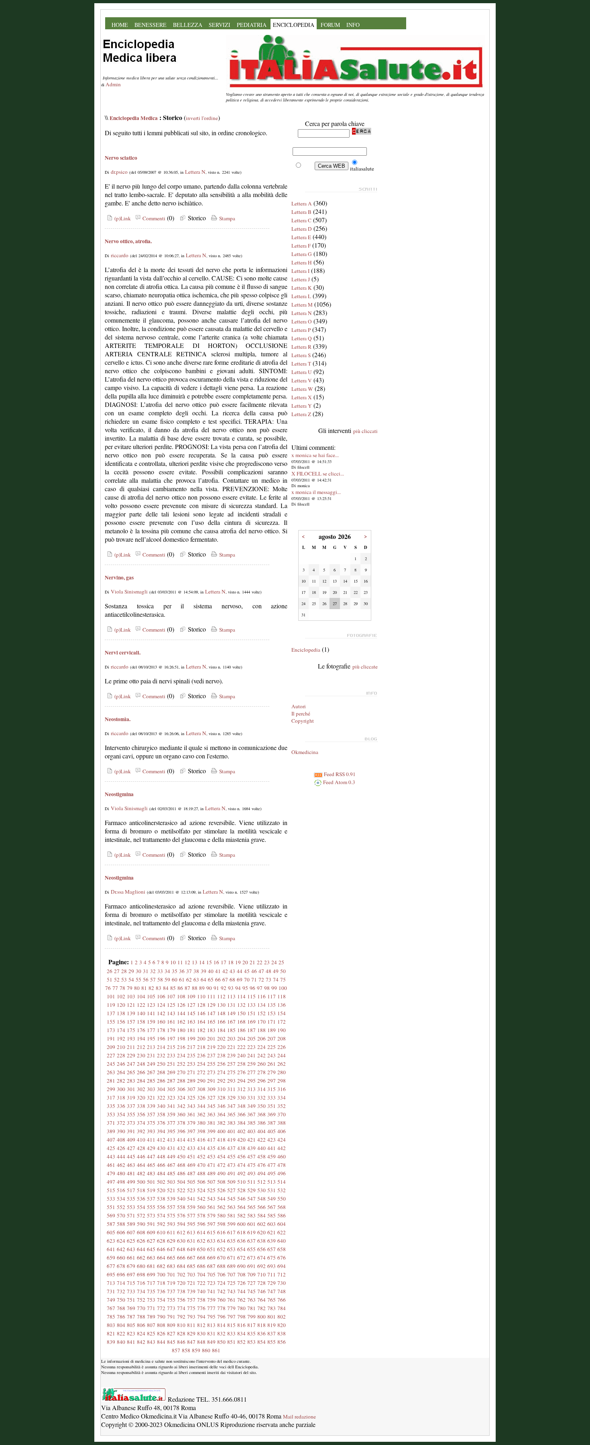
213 (151, 1047)
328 (221, 1097)
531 (271, 1190)
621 (271, 1232)
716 (141, 1282)
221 (231, 1047)
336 (121, 1106)
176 (141, 1030)
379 (191, 1122)
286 (161, 1080)
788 (141, 1316)
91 (216, 988)
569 (111, 1215)
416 (201, 1139)
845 (171, 1341)
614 (201, 1232)
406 (281, 1131)
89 (202, 988)
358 (161, 1114)
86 (180, 988)
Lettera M (302, 304)
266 (141, 1072)
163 (191, 1021)
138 (121, 1013)
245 (111, 1063)
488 (201, 1173)
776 (201, 1308)
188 (261, 1030)
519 (151, 1190)
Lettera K (301, 287)
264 (121, 1072)
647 (171, 1249)
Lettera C (301, 220)
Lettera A (301, 203)
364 (221, 1114)
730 (281, 1282)
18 (231, 962)
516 (121, 1190)
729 (271, 1282)
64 (203, 979)
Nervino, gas (119, 577)
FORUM (330, 24)
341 (171, 1106)
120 (121, 1004)
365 (231, 1114)
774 (181, 1308)
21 (252, 962)
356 (141, 1114)
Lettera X (301, 397)
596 (201, 1224)
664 (161, 1257)
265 (131, 1072)
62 (189, 979)
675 (271, 1257)
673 (251, 1257)
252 (181, 1063)
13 (194, 962)
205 (251, 1038)
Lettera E (301, 237)
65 (211, 979)
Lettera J (300, 279)
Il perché (300, 713)
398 (201, 1131)
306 (181, 1089)
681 (151, 1266)
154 (281, 1013)
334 (281, 1097)
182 (201, 1030)
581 (231, 1215)
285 (151, 1080)
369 (271, 1114)
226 (281, 1047)
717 (151, 1282)
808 (161, 1325)
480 (121, 1173)
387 (271, 1122)
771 (151, 1308)
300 (121, 1089)
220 (221, 1047)
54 (131, 979)
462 (121, 1165)
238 (221, 1055)
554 (141, 1207)
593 (171, 1224)
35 (174, 971)
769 (131, 1308)
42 (225, 971)
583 (251, 1215)
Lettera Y (301, 405)
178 (161, 1030)
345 (211, 1106)
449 (171, 1156)
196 (161, 1038)
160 (161, 1021)
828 (181, 1333)
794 (201, 1316)
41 (218, 971)
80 (137, 988)
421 (251, 1139)
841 (131, 1341)
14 (202, 962)
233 (171, 1055)
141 (151, 1013)
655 (251, 1249)
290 (201, 1080)
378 (181, 1122)
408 (121, 1139)
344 (201, 1106)
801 (271, 1316)
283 (131, 1080)
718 (161, 1282)
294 (241, 1080)
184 (221, 1030)
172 (281, 1021)
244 (281, 1055)
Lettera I (300, 270)
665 (171, 1257)
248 (141, 1063)
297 (271, 1080)
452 (201, 1156)
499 (131, 1181)
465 (151, 1165)
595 (191, 1224)
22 (259, 962)
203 (231, 1038)
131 (231, 1004)
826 (161, 1333)
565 (251, 1207)
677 (111, 1266)
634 (221, 1240)
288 (181, 1080)
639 (271, 1240)
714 (121, 1282)
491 (231, 1173)
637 (251, 1240)
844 (161, 1341)
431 (171, 1148)
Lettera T (301, 363)
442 (281, 1148)
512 (261, 1181)
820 (281, 1325)
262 (281, 1063)
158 (141, 1021)
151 (251, 1013)
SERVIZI (219, 24)
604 (281, 1224)
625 (131, 1240)
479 (111, 1173)
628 (161, 1240)
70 (247, 979)
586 (281, 1215)
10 (173, 962)
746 (261, 1291)
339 (151, 1106)
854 (261, 1341)
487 (191, 1173)
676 (281, 1257)
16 (216, 962)
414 (181, 1139)
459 (271, 1156)
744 (241, 1291)
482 (141, 1173)
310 (221, 1089)
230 (141, 1055)
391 (131, 1131)
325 (191, 1097)
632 (201, 1240)
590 (141, 1224)
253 (191, 1063)
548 (261, 1198)
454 (221, 1156)
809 (171, 1325)
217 (191, 1047)
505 (191, 1181)
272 (201, 1072)
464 (141, 1165)
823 (131, 1333)
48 (268, 971)
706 (221, 1274)
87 (187, 988)
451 (191, 1156)
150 (241, 1013)
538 (161, 1198)
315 (271, 1089)
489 (211, 1173)
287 (171, 1080)
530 (261, 1190)
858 (186, 1350)
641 (111, 1249)
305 (171, 1089)
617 (231, 1232)
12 (187, 962)
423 (271, 1139)
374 (141, 1122)
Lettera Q (301, 338)
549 (271, 1198)
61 (182, 979)
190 (281, 1030)
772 (161, 1308)
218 (201, 1047)
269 (171, 1072)
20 (245, 962)
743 (231, 1291)
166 (221, 1021)
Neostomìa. (117, 719)
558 (181, 1207)
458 (261, 1156)
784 (281, 1308)
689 (231, 1266)
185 (231, 1030)
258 (241, 1063)
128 (201, 1004)
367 (251, 1114)
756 (181, 1299)
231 (151, 1055)
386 (261, 1122)
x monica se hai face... (315, 455)
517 (131, 1190)
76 (108, 988)
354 (121, 1114)
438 (241, 1148)
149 (231, 1013)
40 (211, 971)
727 (251, 1282)
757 (191, 1299)
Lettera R (301, 346)
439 (251, 1148)
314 (261, 1089)
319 (131, 1097)
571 (131, 1215)
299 (111, 1089)
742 (221, 1291)
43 (232, 971)
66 (218, 979)
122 (141, 1004)
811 (191, 1325)
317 (111, 1097)
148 (221, 1013)
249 (151, 1063)
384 (241, 1122)
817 (251, 1325)
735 (151, 1291)
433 (191, 1148)
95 (245, 988)
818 (261, 1325)
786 (121, 1316)
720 (181, 1282)
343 (191, 1106)
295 (251, 1080)
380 (201, 1122)
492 (241, 1173)
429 (151, 1148)
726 (241, 1282)
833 (231, 1333)
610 (161, 1232)
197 (171, 1038)
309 (211, 1089)
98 (267, 988)
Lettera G (301, 254)
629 (171, 1240)
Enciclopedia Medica (134, 118)
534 (121, 1198)
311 (231, 1089)
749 (111, 1299)
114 (241, 996)
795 (211, 1316)
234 (181, 1055)
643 (131, 1249)
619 (251, 1232)
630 (181, 1240)
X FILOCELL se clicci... (317, 473)
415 (191, 1139)
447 (151, 1156)
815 (231, 1325)
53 (124, 979)
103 (131, 996)
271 (191, 1072)
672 (241, 1257)
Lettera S (301, 355)
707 (231, 1274)
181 (191, 1030)
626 (141, 1240)
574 (161, 1215)
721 (191, 1282)
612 (181, 1232)
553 (131, 1207)
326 (201, 1097)
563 (231, 1207)
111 (211, 996)
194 (141, 1038)
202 (221, 1038)
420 (241, 1139)
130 (221, 1004)
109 (191, 996)
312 (241, 1089)
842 (141, 1341)
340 (161, 1106)
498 (121, 1181)
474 (241, 1165)
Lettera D (301, 228)
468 (181, 1165)
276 (241, 1072)
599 (231, 1224)
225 (271, 1047)
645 (151, 1249)
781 (251, 1308)
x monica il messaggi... (316, 492)
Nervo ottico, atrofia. (128, 241)
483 (151, 1173)
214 (161, 1047)
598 (221, 1224)
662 (141, 1257)
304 (161, 1089)
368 (261, 1114)
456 (241, 1156)
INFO (353, 24)
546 (241, 1198)
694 (281, 1266)
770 (141, 1308)
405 (271, 1131)
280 (281, 1072)
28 (124, 971)
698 (141, 1274)
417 (211, 1139)
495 (271, 1173)
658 (281, 1249)
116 (261, 996)
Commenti (153, 218)
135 (271, 1004)
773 (171, 1308)
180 (181, 1030)
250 (161, 1063)
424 (281, 1139)
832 (221, 1333)
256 (221, 1063)
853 (251, 1341)
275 (231, 1072)
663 (151, 1257)
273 (211, 1072)
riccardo (119, 255)
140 (141, 1013)
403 (251, 1131)
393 (151, 1131)
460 (281, 1156)
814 (221, 1325)
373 (131, 1122)
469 (191, 1165)
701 (171, 1274)
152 (261, 1013)
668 (201, 1257)
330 (241, 1097)
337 (131, 1106)
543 (211, 1198)
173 (111, 1030)
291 (211, 1080)
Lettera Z (301, 414)
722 (201, 1282)
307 (191, 1089)
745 (251, 1291)
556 (161, 1207)
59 (167, 979)
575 (171, 1215)
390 (121, 1131)
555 (151, 1207)
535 (131, 1198)
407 (111, 1139)
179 (171, 1030)
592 (161, 1224)
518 (141, 1190)
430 (161, 1148)
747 (271, 1291)
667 (191, 1257)
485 (171, 1173)
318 (121, 1097)
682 (161, 1266)
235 (191, 1055)
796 (221, 1316)
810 (181, 1325)
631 (191, 1240)
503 (171, 1181)
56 (146, 979)
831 (211, 1333)
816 (241, 1325)
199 (191, 1038)
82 (151, 988)
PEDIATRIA (252, 24)
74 (276, 979)
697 (131, 1274)
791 (171, 1316)
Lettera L (301, 296)
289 (191, 1080)
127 (191, 1004)
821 (111, 1333)
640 (281, 1240)
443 (111, 1156)
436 (221, 1148)
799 (251, 1316)
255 (211, 1063)
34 (167, 971)
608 (141, 1232)
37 (189, 971)
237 (211, 1055)
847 (191, 1341)
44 (239, 971)
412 (161, 1139)
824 (141, 1333)
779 (231, 1308)
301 (131, 1089)
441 (271, 1148)
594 (181, 1224)
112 (221, 996)
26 (109, 971)
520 (161, 1190)
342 (181, 1106)
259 (251, 1063)
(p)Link (122, 218)
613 (191, 1232)
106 (161, 996)
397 (191, 1131)
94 (238, 988)
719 (171, 1282)
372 (121, 1122)
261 (271, 1063)
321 (151, 1097)
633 (211, 1240)
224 (261, 1047)
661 (131, 1257)
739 (191, 1291)
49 (276, 971)
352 (281, 1106)
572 (141, 1215)
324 (181, 1097)
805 (131, 1325)
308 (201, 1089)
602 (261, 1224)
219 (211, 1047)
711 (271, 1274)
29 (131, 971)
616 (221, 1232)
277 (251, 1072)
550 (281, 1198)
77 (115, 988)
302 (141, 1089)
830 (201, 1333)
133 (251, 1004)
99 (274, 988)
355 (131, 1114)
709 (251, 1274)
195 (151, 1038)
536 (141, 1198)
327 (211, 1097)
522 (181, 1190)
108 (181, 996)
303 (151, 1089)
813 (211, 1325)
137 (111, 1013)
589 (131, 1224)
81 (144, 988)
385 (251, 1122)
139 (131, 1013)
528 (241, 1190)
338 (141, 1106)
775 (191, 1308)
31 (146, 971)
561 (211, 1207)
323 (171, 1097)
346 (221, 1106)
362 (201, 1114)
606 (121, 1232)
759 (211, 1299)
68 (232, 979)
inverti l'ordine (202, 118)
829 (191, 1333)
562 (221, 1207)
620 (261, 1232)
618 (241, 1232)
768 (121, 1308)
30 (138, 971)
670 (221, 1257)
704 (201, 1274)
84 (166, 988)
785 (111, 1316)
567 (271, 1207)
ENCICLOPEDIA (293, 24)
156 (121, 1021)
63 (196, 979)
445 (131, 1156)
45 (247, 971)
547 (251, 1198)
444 (121, 1156)
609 (151, 1232)
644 (141, 1249)
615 (211, 1232)
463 (131, 1165)
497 (111, 1181)
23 (267, 962)
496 (281, 1173)
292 (221, 1080)
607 (131, 1232)
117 (271, 996)
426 (121, 1148)
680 (141, 1266)
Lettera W (302, 388)
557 (171, 1207)
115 (251, 996)
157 (131, 1021)
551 (111, 1207)
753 (151, 1299)
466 (161, 1165)
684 (181, 1266)
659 (111, 1257)
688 (221, 1266)
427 (131, 1148)
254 (201, 1063)
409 (131, 1139)
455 (231, 1156)
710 (261, 1274)
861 (216, 1350)
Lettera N (195, 171)
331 (251, 1097)
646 (161, 1249)
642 (121, 1249)
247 (131, 1063)
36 (182, 971)
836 (261, 1333)
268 (161, 1072)
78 (122, 988)
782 (261, 1308)
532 (281, 1190)
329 (231, 1097)
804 (121, 1325)
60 (174, 979)
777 (211, 1308)
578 (201, 1215)
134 (261, 1004)
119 (111, 1004)
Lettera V (301, 380)
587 (111, 1224)
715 (131, 1282)
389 (111, 1131)
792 (181, 1316)
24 (274, 962)
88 (194, 988)
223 (251, 1047)
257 (231, 1063)
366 (241, 1114)
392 (141, 1131)
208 (281, 1038)
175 (131, 1030)
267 (151, 1072)
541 (191, 1198)
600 (241, 1224)
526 (221, 1190)
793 (191, 1316)
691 (251, 1266)
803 (111, 1325)
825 (151, 1333)
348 (241, 1106)
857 (176, 1350)
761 (231, 1299)
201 (211, 1038)
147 (211, 1013)
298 (281, 1080)
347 (231, 1106)
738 (181, 1291)
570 (121, 1215)
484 (161, 1173)
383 (231, 1122)
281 (111, 1080)
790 (161, 1316)
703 (191, 1274)
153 (271, 1013)
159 (151, 1021)
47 (261, 971)
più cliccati (365, 431)
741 (211, 1291)
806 (141, 1325)
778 (221, 1308)
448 (161, 1156)
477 (271, 1165)
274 (221, 1072)
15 (209, 962)
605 (111, 1232)
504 (181, 1181)
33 (160, 971)
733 (131, 1291)
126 (181, 1004)
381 (211, 1122)
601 (251, 1224)
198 (181, 1038)
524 (201, 1190)
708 (241, 1274)
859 (196, 1350)
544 (221, 1198)
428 (141, 1148)
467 (171, 1165)
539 (171, 1198)
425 (111, 1148)
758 (201, 1299)
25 (281, 962)
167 (231, 1021)
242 (261, 1055)
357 (151, 1114)
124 (161, 1004)
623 (111, 1240)
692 (261, 1266)
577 (191, 1215)
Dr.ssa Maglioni (128, 891)
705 (211, 1274)
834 (241, 1333)
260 (261, 1063)
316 (281, 1089)
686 (201, 1266)
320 (141, 1097)
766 (281, 1299)
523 (191, 1190)
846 (181, 1341)
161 (171, 1021)
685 (191, 1266)
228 (121, 1055)
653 (231, 1249)
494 (261, 1173)
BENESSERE (150, 24)
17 (223, 962)
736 (161, 1291)
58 (160, 979)
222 (241, 1047)
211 (131, 1047)
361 (191, 1114)
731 (111, 1291)
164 (201, 1021)
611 (171, 1232)
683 (171, 1266)
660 (121, 1257)
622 (281, 1232)
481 (131, 1173)
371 (111, 1122)
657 (271, 1249)
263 (111, 1072)
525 (211, 1190)
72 (261, 979)
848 (201, 1341)
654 (241, 1249)
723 (211, 1282)
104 (141, 996)
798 (241, 1316)
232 (161, 1055)
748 (281, 1291)
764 (261, 1299)
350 (261, 1106)
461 (111, 1165)
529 (251, 1190)
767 (111, 1308)
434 (201, 1148)
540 (181, 1198)
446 (141, 1156)
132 (241, 1004)
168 (241, 1021)
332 (261, 1097)
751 (131, 1299)
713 (111, 1282)
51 (109, 979)
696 (121, 1274)
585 (271, 1215)
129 (211, 1004)
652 (221, 1249)
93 (231, 988)
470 (201, 1165)
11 (180, 962)
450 (181, 1156)
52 (117, 979)
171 (271, 1021)
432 (181, 1148)
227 (111, 1055)
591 (151, 1224)
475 (251, 1165)
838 (281, 1333)
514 (281, 1181)
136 (281, 1004)
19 (238, 962)
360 (181, 1114)
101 (111, 996)
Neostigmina (119, 794)
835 (251, 1333)
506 (201, 1181)
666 (181, 1257)
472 (221, 1165)
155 (111, 1021)
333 (271, 1097)
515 (111, 1190)
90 (209, 988)
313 (251, 1089)
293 (231, 1080)
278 (261, 1072)
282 (121, 1080)
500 (141, 1181)
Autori (298, 706)
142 (161, 1013)
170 (261, 1021)
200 (201, 1038)
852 (241, 1341)
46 (254, 971)
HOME (120, 24)
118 (281, 996)
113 (231, 996)
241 (251, 1055)
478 (281, 1165)
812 (201, 1325)
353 (111, 1114)
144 (181, 1013)
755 (171, 1299)
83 (158, 988)
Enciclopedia (305, 649)
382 (221, 1122)
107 (171, 996)
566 (261, 1207)
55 (138, 979)
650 (201, 1249)
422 (261, 1139)
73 (268, 979)
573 (151, 1215)
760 (221, 1299)
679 (131, 1266)
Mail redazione (299, 1416)
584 (261, 1215)
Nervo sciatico (121, 158)
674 (261, 1257)
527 (231, 1190)
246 (121, 1063)
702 (181, 1274)
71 (254, 979)
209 (111, 1047)
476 (261, 1165)
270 (181, 1072)
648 (181, 1249)
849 (211, 1341)
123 (151, 1004)
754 (161, 1299)
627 (151, 1240)
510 (241, 1181)
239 (231, 1055)
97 (259, 988)
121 (131, 1004)
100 (283, 988)
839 (111, 1341)
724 (221, 1282)
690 (241, 1266)
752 (141, 1299)
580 (221, 1215)
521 (171, 1190)
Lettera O (301, 321)
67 (225, 979)
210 (121, 1047)
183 (211, 1030)
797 (231, 1316)
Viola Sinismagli (129, 591)
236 (201, 1055)
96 (252, 988)
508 (221, 1181)
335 (111, 1106)
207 (271, 1038)
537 (151, 1198)
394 (161, 1131)
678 (121, 1266)
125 (171, 1004)
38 (196, 971)
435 (211, 1148)
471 (211, 1165)
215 (171, 1047)
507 (211, 1181)
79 (129, 988)
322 (161, 1097)
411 (151, 1139)
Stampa (226, 218)
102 (121, 996)
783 (271, 1308)
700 (161, 1274)
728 (261, 1282)
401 (231, 1131)
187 (251, 1030)
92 (223, 988)
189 (271, 1030)
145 (191, 1013)
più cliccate (365, 666)
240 (241, 1055)
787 (131, 1316)
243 (271, 1055)
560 (201, 1207)
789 (151, 1316)
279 (271, 1072)
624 (121, 1240)
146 (201, 1013)
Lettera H (301, 262)
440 (261, 1148)
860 (206, 1350)
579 (211, 1215)
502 (161, 1181)
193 (131, 1038)
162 (181, 1021)
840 (121, 1341)
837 (271, 1333)
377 (171, 1122)
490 (221, 1173)
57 (153, 979)
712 (281, 1274)
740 (201, 1291)
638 (261, 1240)
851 (231, 1341)
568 (281, 1207)
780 (241, 1308)
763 (251, 1299)
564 (241, 1207)
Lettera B (301, 211)
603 (271, 1224)
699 (151, 1274)
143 (171, 1013)
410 (141, 1139)
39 (203, 971)
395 (171, 1131)
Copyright (302, 720)
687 (211, 1266)
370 (281, 1114)
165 (211, 1021)
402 (241, 1131)
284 (141, 1080)
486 (181, 1173)
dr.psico (119, 171)
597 (211, 1224)
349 (251, 1106)
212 (141, 1047)
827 (171, 1333)
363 (211, 1114)
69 (239, 979)
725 (231, 1282)
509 (231, 1181)
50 (283, 971)
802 (281, 1316)
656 (261, 1249)
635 (231, 1240)
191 (111, 1038)
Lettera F (301, 245)
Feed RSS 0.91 (339, 774)
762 (241, 1299)
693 (271, 1266)
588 (121, 1224)
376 (161, 1122)
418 (221, 1139)
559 (191, 1207)
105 (151, 996)
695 (111, 1274)
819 (271, 1325)
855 (271, 1341)
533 (111, 1198)
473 (231, 1165)
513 (271, 1181)
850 (221, 1341)
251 (171, 1063)
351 (271, 1106)
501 (151, 1181)
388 (281, 1122)
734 (141, 1291)
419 (231, 1139)
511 (251, 1181)
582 (241, 1215)
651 (211, 1249)
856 (281, 1341)
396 (181, 1131)
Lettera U (301, 372)
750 (121, 1299)
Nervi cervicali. (122, 652)
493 (251, 1173)
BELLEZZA (187, 24)
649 (191, 1249)
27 (117, 971)
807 (151, 1325)
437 (231, 1148)
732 (121, 1291)
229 (131, 1055)
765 (271, 1299)
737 (171, 1291)
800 (261, 1316)
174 (121, 1030)
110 (201, 996)
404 (261, 1131)
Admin (113, 84)
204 (241, 1038)
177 (151, 1030)
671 (231, 1257)
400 (221, 1131)
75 (283, 979)
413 (171, 1139)
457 (251, 1156)
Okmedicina (304, 752)
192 (121, 1038)
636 (241, 1240)
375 (151, 1122)
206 (261, 1038)
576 (181, 1215)
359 (171, 1114)
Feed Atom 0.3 (338, 782)
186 (241, 1030)
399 (211, 1131)
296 (261, 1080)
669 (211, 1257)
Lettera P (301, 329)
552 (121, 1207)
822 (121, 1333)
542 (201, 1198)
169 (251, 1021)
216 (181, 1047)
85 (173, 988)
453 (211, 1156)
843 (151, 1341)
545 (231, 1198)
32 (153, 971)
